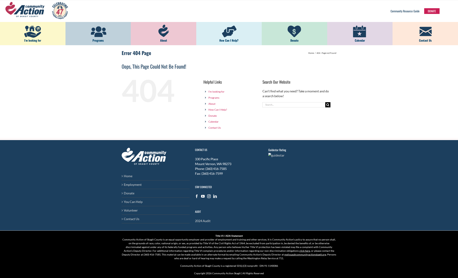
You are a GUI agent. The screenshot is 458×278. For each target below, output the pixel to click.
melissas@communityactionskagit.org (305, 254)
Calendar (213, 121)
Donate (212, 115)
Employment (133, 185)
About (211, 103)
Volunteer (131, 210)
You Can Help (133, 202)
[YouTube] (203, 196)
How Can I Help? (217, 109)
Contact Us (214, 127)
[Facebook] (197, 196)
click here (304, 250)
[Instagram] (209, 196)
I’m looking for (216, 91)
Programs (213, 97)
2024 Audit (203, 221)
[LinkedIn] (215, 196)
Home (128, 176)
